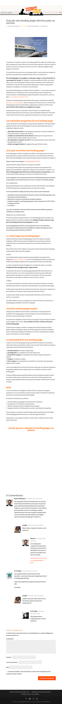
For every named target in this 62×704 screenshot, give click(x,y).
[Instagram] (33, 699)
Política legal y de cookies (30, 694)
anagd (24, 525)
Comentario (10, 639)
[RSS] (37, 699)
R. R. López (17, 571)
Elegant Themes (25, 701)
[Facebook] (26, 699)
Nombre (9, 657)
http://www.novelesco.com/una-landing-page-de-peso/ (38, 560)
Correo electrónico (12, 662)
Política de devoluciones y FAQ (19, 692)
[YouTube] (30, 699)
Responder (43, 520)
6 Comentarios (44, 26)
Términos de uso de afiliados (41, 692)
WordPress (46, 701)
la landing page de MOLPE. (32, 161)
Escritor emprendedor (33, 26)
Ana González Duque (13, 26)
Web (7, 667)
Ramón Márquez (19, 498)
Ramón (32, 538)
